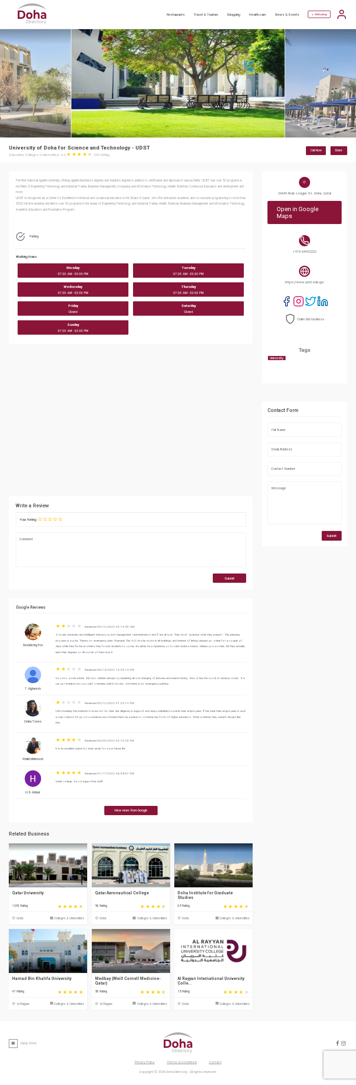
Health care (257, 14)
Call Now (316, 150)
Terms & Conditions (182, 1062)
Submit (229, 578)
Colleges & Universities (69, 918)
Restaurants (175, 14)
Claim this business (310, 319)
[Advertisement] (173, 422)
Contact (215, 1062)
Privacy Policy (145, 1062)
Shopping (233, 14)
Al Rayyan (23, 1004)
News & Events (287, 14)
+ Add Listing (319, 14)
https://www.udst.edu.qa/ (304, 282)
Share (339, 150)
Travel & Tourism (205, 14)
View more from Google (130, 810)
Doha (20, 918)
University (277, 358)
